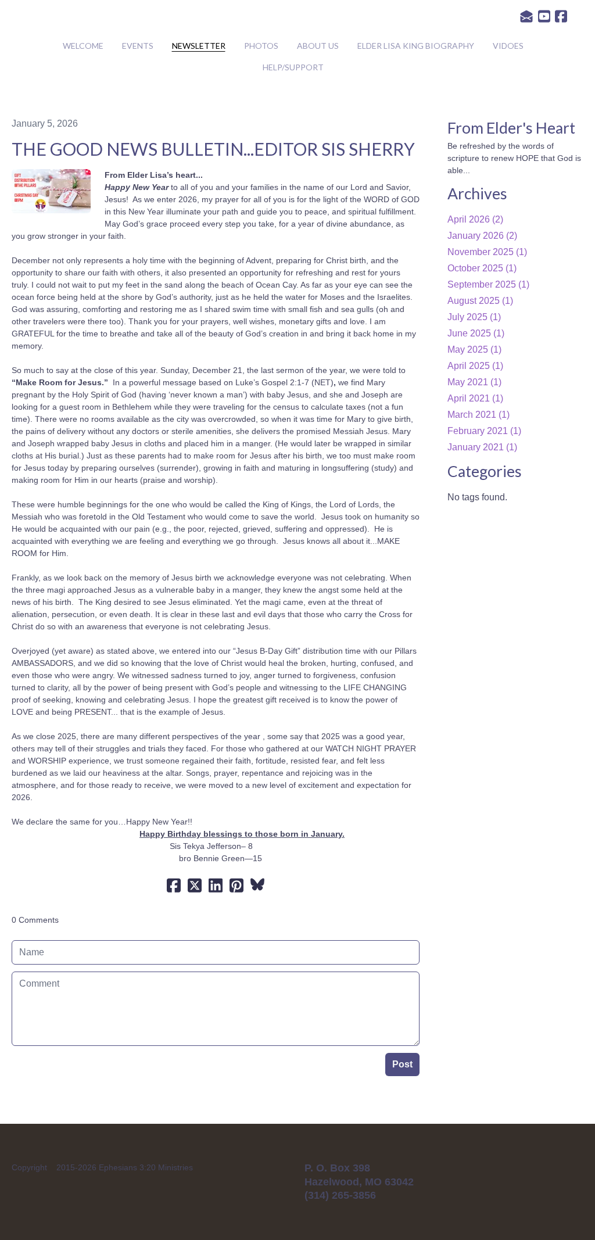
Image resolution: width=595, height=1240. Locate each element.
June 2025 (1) (475, 333)
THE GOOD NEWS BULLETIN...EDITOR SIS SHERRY (213, 148)
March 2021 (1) (478, 415)
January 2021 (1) (482, 447)
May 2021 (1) (474, 382)
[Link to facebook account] (561, 16)
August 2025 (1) (480, 301)
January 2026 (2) (482, 236)
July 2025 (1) (474, 317)
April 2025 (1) (475, 366)
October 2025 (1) (482, 268)
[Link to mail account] (526, 16)
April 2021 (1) (475, 398)
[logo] (297, 19)
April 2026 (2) (475, 219)
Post (402, 1064)
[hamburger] (37, 18)
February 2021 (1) (484, 431)
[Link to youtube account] (544, 16)
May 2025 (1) (474, 349)
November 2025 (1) (487, 252)
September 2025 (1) (488, 284)
